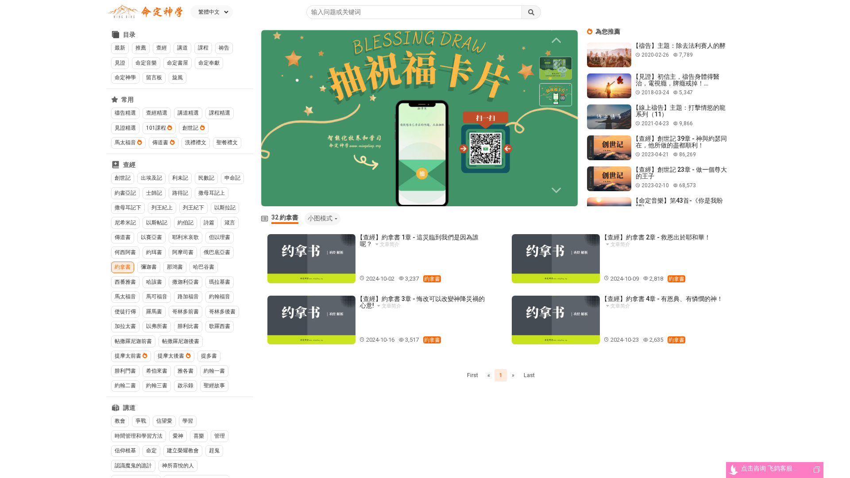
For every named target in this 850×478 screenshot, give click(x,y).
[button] (558, 190)
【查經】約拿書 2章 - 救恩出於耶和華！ (656, 237)
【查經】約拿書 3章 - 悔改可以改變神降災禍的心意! (421, 302)
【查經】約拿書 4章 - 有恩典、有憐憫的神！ (662, 298)
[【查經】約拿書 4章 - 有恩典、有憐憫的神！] (556, 320)
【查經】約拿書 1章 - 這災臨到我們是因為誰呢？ (418, 240)
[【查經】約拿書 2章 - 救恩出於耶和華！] (556, 258)
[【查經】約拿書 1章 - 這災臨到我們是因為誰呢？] (311, 258)
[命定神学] (145, 12)
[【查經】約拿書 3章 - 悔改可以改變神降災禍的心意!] (311, 320)
